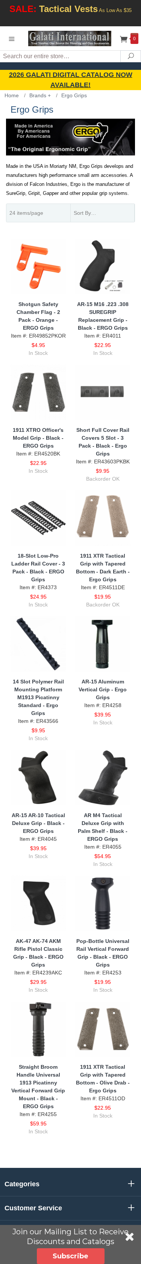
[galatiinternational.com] (70, 38)
